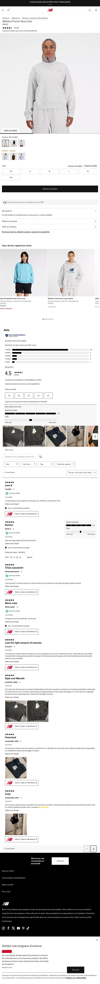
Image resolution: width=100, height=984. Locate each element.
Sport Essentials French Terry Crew (12, 299)
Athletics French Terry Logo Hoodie (60, 299)
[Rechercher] (90, 10)
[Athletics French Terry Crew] (50, 83)
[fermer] (97, 940)
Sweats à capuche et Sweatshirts (35, 18)
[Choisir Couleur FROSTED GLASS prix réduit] (5, 157)
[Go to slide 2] (50, 4)
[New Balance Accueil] (50, 10)
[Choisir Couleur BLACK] (13, 143)
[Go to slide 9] (53, 319)
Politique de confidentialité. (76, 978)
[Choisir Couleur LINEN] (21, 143)
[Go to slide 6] (49, 319)
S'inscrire (60, 861)
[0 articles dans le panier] (96, 10)
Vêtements (16, 18)
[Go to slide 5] (48, 319)
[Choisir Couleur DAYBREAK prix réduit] (21, 157)
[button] (8, 10)
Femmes (5, 18)
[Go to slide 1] (48, 4)
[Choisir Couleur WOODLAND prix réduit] (13, 157)
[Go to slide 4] (46, 319)
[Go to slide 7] (50, 319)
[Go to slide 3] (51, 4)
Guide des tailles (91, 166)
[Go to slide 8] (51, 319)
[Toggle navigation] (3, 10)
